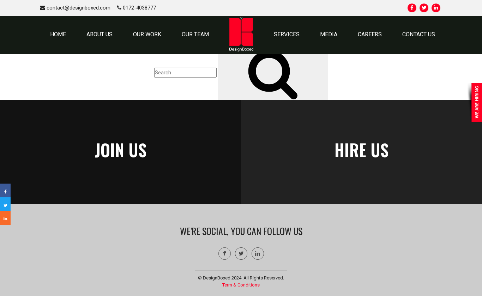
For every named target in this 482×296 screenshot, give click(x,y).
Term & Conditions (241, 285)
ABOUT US (99, 34)
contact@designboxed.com (77, 8)
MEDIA (328, 34)
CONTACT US (418, 34)
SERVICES (287, 34)
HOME (58, 34)
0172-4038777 (138, 8)
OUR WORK (147, 34)
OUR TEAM (195, 34)
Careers (370, 34)
